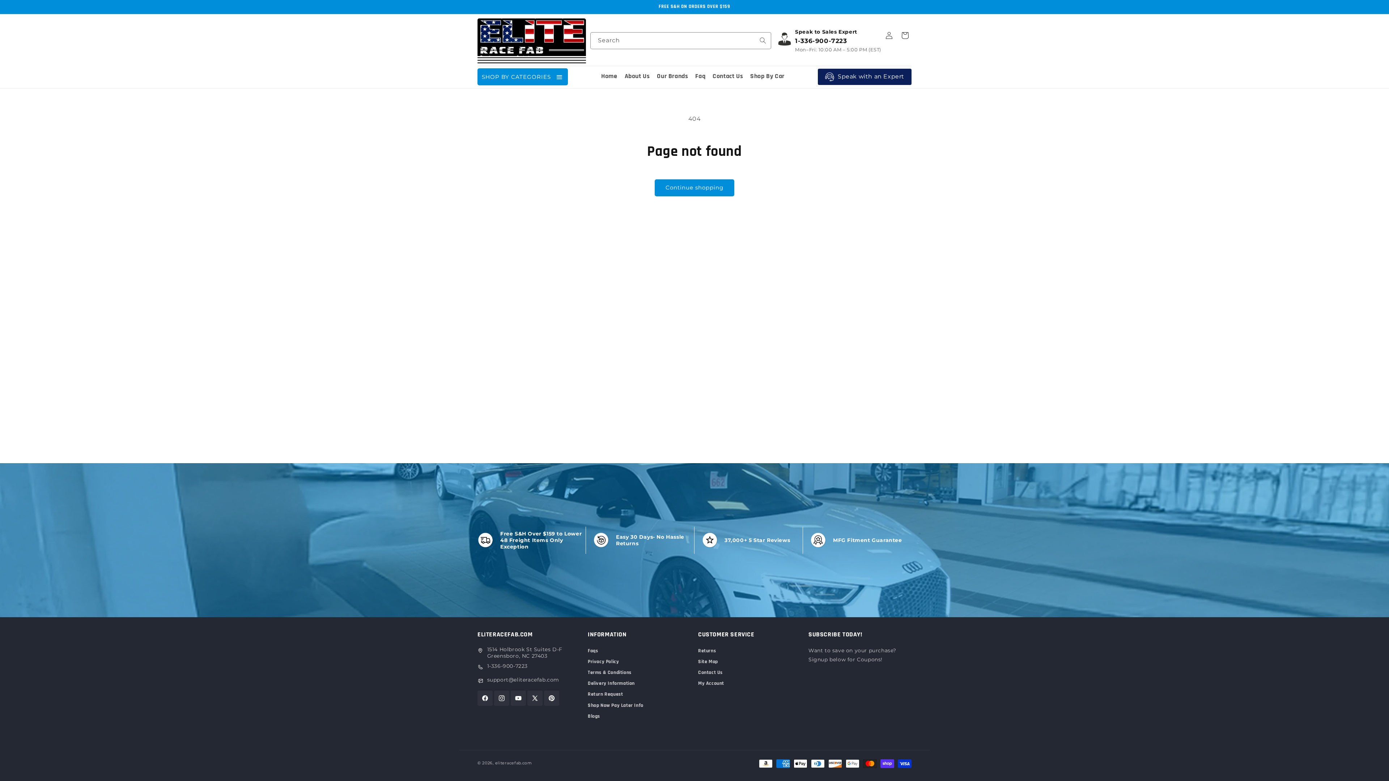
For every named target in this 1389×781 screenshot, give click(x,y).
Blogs (594, 716)
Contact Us (710, 672)
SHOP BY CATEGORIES (516, 76)
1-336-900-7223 (507, 666)
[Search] (763, 40)
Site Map (708, 661)
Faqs (593, 651)
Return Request (605, 694)
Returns (707, 651)
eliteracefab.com (513, 762)
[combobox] (681, 41)
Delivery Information (611, 683)
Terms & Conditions (610, 672)
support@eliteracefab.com (523, 680)
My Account (711, 683)
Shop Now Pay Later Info (615, 705)
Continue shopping (694, 187)
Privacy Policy (603, 661)
